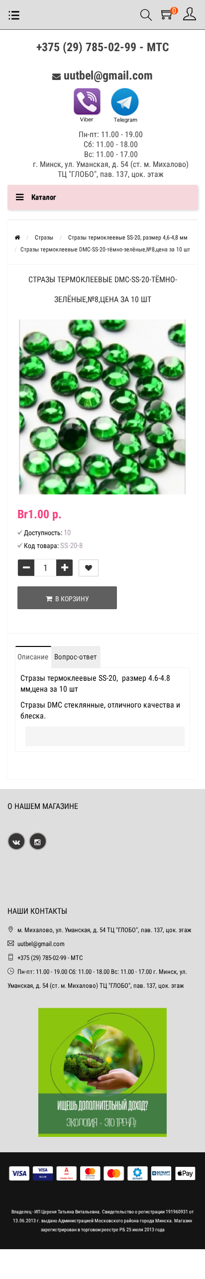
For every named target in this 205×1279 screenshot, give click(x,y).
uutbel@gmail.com (108, 75)
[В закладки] (89, 568)
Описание (32, 656)
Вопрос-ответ (75, 656)
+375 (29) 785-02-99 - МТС (102, 47)
